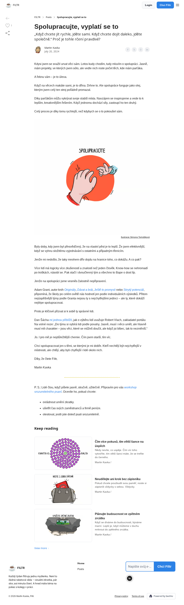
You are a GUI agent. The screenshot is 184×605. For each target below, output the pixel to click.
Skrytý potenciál (133, 289)
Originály (70, 289)
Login (148, 5)
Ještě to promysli (105, 289)
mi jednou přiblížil (60, 319)
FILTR (37, 17)
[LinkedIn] (130, 578)
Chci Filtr (165, 5)
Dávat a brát (85, 289)
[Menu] (177, 4)
